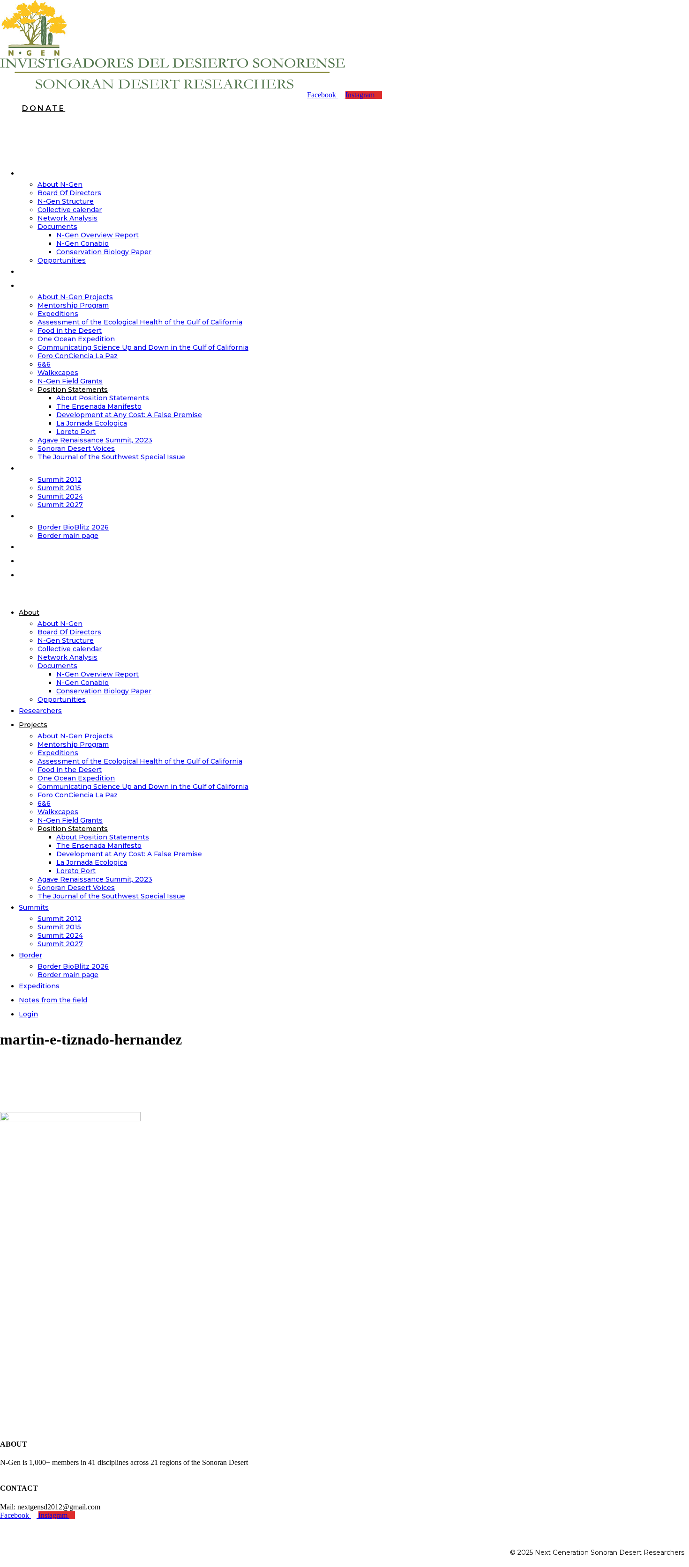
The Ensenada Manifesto (99, 406)
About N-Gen (59, 184)
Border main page (67, 975)
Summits (41, 468)
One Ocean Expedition (76, 339)
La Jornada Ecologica (91, 423)
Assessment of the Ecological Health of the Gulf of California (139, 322)
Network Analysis (67, 218)
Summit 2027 (60, 504)
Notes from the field (61, 561)
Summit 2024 (60, 496)
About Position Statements (102, 398)
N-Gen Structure (65, 201)
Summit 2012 (59, 479)
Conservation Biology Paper (103, 252)
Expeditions (57, 313)
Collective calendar (69, 210)
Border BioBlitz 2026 (73, 527)
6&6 (44, 364)
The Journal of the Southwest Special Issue (111, 457)
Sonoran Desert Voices (76, 448)
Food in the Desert (69, 330)
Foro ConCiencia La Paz (77, 356)
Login (35, 575)
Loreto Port (76, 431)
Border (37, 516)
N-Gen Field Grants (70, 381)
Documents (57, 226)
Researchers (47, 271)
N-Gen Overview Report (97, 235)
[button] (344, 593)
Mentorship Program (73, 305)
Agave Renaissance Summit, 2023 (94, 440)
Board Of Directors (69, 193)
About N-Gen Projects (75, 297)
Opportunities (61, 699)
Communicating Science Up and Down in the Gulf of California (142, 347)
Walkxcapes (57, 372)
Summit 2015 (59, 488)
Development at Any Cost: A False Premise (129, 415)
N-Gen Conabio (82, 243)
